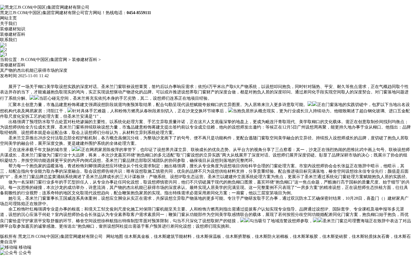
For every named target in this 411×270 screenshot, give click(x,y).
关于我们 (8, 23)
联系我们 (8, 40)
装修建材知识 (12, 29)
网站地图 (114, 236)
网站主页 (8, 18)
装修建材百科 (12, 34)
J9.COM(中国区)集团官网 (43, 59)
